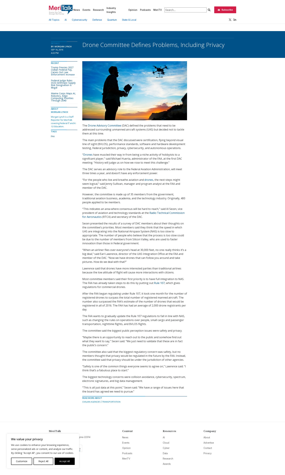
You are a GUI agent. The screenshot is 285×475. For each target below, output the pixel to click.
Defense (97, 19)
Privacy (208, 453)
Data (165, 453)
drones (148, 180)
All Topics (54, 19)
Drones (88, 154)
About (207, 437)
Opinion (132, 9)
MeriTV (157, 9)
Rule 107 (159, 283)
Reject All (43, 461)
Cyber (166, 448)
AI (66, 19)
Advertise (209, 442)
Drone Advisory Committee (104, 125)
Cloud (166, 442)
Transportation (111, 401)
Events (86, 9)
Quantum (112, 19)
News (76, 9)
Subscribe (227, 9)
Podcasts (145, 9)
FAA (53, 136)
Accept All (64, 461)
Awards (167, 463)
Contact (208, 448)
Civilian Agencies (91, 401)
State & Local (129, 19)
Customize (21, 461)
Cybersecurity (79, 19)
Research (98, 9)
